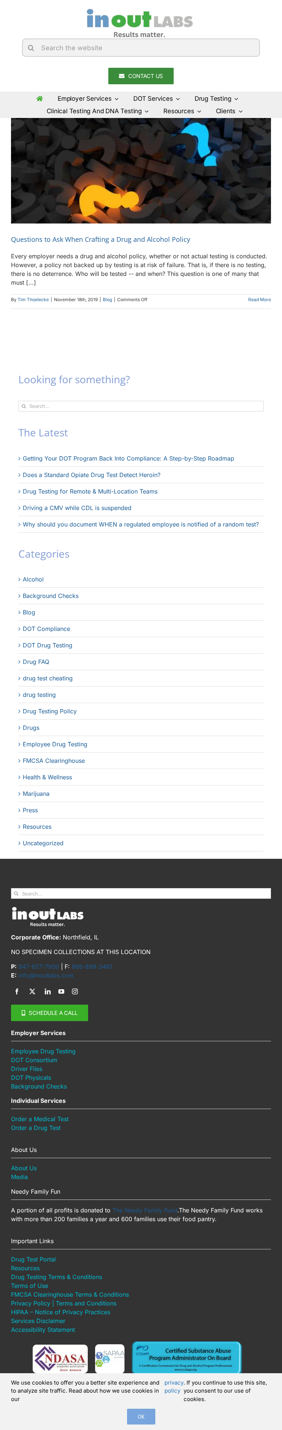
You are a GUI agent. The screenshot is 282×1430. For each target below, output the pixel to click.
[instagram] (75, 991)
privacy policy (174, 1386)
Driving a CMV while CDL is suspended (77, 507)
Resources (37, 826)
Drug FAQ (36, 661)
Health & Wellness (47, 777)
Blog (107, 299)
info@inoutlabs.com (45, 975)
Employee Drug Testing (55, 744)
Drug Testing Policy (50, 711)
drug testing (39, 694)
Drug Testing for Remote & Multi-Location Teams (90, 491)
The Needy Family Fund (144, 1210)
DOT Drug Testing (47, 645)
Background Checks (51, 595)
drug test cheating (48, 678)
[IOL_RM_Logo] (139, 10)
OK (141, 1416)
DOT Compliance (46, 628)
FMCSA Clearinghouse (54, 760)
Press (30, 810)
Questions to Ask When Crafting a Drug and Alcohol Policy (100, 239)
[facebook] (17, 991)
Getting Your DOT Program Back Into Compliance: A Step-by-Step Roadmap (128, 458)
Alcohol (33, 579)
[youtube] (61, 991)
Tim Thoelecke (33, 299)
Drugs (31, 727)
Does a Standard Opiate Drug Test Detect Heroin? (91, 474)
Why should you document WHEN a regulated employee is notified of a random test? (141, 524)
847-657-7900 (38, 966)
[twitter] (32, 991)
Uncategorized (43, 843)
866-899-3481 (92, 966)
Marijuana (36, 793)
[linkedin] (48, 991)
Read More (259, 299)
